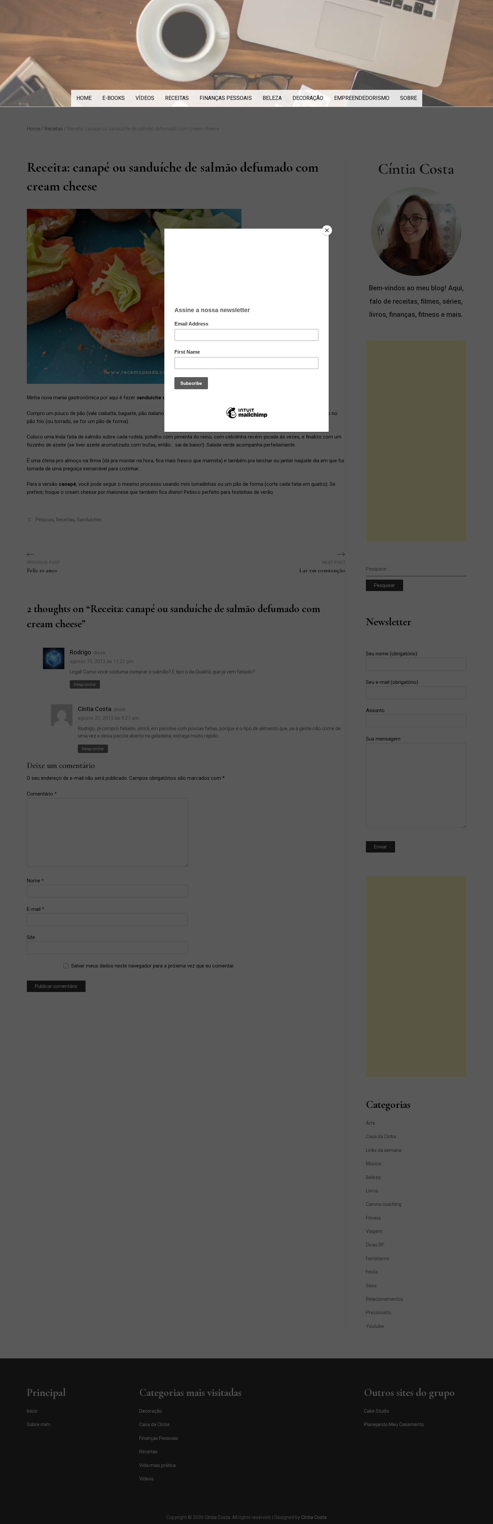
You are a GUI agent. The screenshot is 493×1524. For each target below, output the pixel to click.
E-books (113, 98)
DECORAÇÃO (307, 98)
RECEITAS (177, 98)
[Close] (327, 230)
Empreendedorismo (361, 98)
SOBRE (408, 98)
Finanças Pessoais (226, 98)
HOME (84, 98)
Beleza (272, 98)
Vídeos (144, 98)
